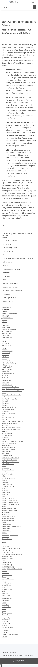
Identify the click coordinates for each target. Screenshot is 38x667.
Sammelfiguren (6, 585)
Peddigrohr (5, 371)
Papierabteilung (7, 369)
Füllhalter (5, 490)
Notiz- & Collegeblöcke (9, 443)
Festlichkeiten (6, 607)
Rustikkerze (5, 343)
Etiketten (4, 431)
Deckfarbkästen (7, 484)
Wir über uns (7, 262)
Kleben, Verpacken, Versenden (11, 395)
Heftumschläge (6, 525)
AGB (4, 280)
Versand (30, 655)
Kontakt (5, 265)
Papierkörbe (5, 468)
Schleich (4, 587)
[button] (26, 2)
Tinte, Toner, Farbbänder (10, 535)
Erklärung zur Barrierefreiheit (13, 290)
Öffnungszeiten (8, 251)
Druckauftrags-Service (10, 248)
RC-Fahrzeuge (6, 583)
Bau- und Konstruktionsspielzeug (12, 554)
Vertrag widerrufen (9, 652)
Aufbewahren (6, 601)
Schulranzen (6, 529)
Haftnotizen (5, 439)
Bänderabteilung (7, 351)
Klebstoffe (5, 405)
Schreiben (5, 375)
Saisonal (4, 359)
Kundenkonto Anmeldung (11, 269)
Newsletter (6, 273)
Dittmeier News (8, 244)
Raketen (4, 322)
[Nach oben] (1, 665)
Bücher (4, 637)
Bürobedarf (5, 355)
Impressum (7, 294)
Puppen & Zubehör (8, 579)
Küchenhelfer (6, 623)
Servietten (5, 377)
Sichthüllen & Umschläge (10, 423)
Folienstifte (5, 454)
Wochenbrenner (7, 337)
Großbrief (5, 631)
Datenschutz (7, 276)
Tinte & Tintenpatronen (9, 508)
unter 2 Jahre (6, 595)
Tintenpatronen (7, 539)
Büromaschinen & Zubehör (10, 387)
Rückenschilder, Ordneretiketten (12, 421)
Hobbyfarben (6, 365)
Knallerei (4, 320)
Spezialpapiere (6, 446)
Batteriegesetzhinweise (10, 298)
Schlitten (5, 633)
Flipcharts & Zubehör (8, 450)
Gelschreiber (6, 492)
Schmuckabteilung (8, 373)
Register (4, 419)
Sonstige (4, 625)
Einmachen (5, 605)
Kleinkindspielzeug (8, 567)
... (2, 544)
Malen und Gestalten (8, 516)
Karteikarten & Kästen (9, 413)
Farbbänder (5, 537)
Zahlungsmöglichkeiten (10, 283)
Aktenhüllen (5, 411)
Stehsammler (6, 425)
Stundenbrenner (7, 333)
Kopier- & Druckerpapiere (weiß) (12, 441)
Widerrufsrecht (8, 301)
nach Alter (5, 593)
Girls (3, 561)
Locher (4, 466)
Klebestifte (5, 403)
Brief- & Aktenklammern (9, 460)
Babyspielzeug (6, 550)
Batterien (5, 312)
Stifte (3, 476)
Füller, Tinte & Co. (7, 474)
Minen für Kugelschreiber (10, 502)
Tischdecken (6, 615)
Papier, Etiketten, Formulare (11, 429)
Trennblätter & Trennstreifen (11, 427)
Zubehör (4, 533)
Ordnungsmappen (8, 417)
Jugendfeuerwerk (7, 318)
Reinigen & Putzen (8, 627)
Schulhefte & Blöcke (8, 521)
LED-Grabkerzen (7, 331)
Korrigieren (5, 494)
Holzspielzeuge (6, 563)
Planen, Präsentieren (8, 448)
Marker (4, 496)
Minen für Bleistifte (8, 498)
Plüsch (4, 577)
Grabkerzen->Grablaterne (10, 329)
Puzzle (4, 581)
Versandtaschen (7, 385)
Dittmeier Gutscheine (10, 240)
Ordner (4, 415)
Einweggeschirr (7, 613)
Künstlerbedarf (6, 367)
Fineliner (4, 488)
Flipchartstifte (6, 452)
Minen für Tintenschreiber (10, 504)
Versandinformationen (10, 287)
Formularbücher (7, 435)
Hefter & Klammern (8, 464)
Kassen (4, 393)
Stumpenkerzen (7, 345)
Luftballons (5, 573)
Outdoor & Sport (7, 575)
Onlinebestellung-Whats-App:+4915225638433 (18, 258)
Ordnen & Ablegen (8, 409)
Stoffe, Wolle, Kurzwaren (10, 635)
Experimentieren (7, 557)
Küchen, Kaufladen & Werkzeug (12, 569)
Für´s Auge (5, 316)
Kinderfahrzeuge (7, 565)
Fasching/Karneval (8, 559)
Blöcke (4, 523)
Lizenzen (4, 571)
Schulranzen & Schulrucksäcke (12, 527)
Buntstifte (5, 482)
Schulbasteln (6, 514)
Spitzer (4, 506)
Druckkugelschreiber (8, 486)
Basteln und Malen (8, 552)
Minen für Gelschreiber (9, 500)
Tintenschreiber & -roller (10, 510)
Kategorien (5, 546)
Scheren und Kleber (8, 518)
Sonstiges (5, 621)
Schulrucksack (6, 531)
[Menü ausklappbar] (4, 2)
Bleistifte (4, 480)
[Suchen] (34, 7)
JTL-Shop (22, 662)
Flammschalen (6, 327)
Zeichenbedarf (6, 512)
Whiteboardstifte (7, 456)
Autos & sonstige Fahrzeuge (11, 548)
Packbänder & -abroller (9, 407)
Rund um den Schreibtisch (10, 458)
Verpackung (5, 617)
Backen (4, 603)
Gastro (4, 611)
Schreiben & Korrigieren (9, 478)
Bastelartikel (6, 353)
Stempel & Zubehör (8, 470)
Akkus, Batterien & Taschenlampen (13, 389)
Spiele (4, 591)
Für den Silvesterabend (9, 314)
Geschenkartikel (7, 361)
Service (5, 255)
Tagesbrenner (6, 335)
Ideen (5, 305)
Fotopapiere (5, 437)
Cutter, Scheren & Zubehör (10, 462)
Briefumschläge (7, 397)
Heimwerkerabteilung (9, 363)
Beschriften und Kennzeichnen (12, 391)
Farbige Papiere (7, 433)
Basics (4, 609)
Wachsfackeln (6, 619)
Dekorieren (5, 357)
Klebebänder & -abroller (9, 399)
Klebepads (5, 401)
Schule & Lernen (7, 589)
